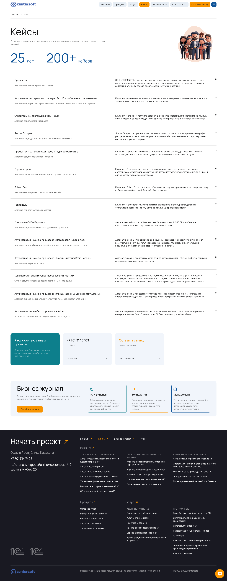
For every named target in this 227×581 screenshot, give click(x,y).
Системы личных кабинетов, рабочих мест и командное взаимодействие (194, 465)
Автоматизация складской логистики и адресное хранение (99, 460)
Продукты (120, 4)
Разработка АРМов (182, 553)
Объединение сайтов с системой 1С (97, 491)
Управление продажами (92, 528)
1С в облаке (178, 535)
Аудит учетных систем (138, 517)
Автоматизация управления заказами (99, 476)
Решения (105, 4)
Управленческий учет (91, 523)
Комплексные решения (91, 518)
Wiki (142, 438)
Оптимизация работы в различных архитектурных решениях (190, 547)
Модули (84, 438)
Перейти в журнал (30, 409)
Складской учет (88, 508)
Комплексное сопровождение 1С (143, 527)
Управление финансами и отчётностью (99, 481)
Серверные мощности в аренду (142, 532)
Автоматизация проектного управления (192, 458)
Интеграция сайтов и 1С (185, 525)
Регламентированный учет (93, 513)
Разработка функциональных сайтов (191, 530)
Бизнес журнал (160, 4)
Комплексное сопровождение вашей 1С (99, 486)
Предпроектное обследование (142, 513)
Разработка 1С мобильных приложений (192, 540)
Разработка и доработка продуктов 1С (192, 513)
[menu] (213, 4)
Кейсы (144, 4)
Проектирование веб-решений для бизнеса (194, 481)
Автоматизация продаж (92, 466)
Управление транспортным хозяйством (146, 469)
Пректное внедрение (137, 522)
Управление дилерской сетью (95, 471)
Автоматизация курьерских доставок (145, 474)
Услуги (133, 4)
